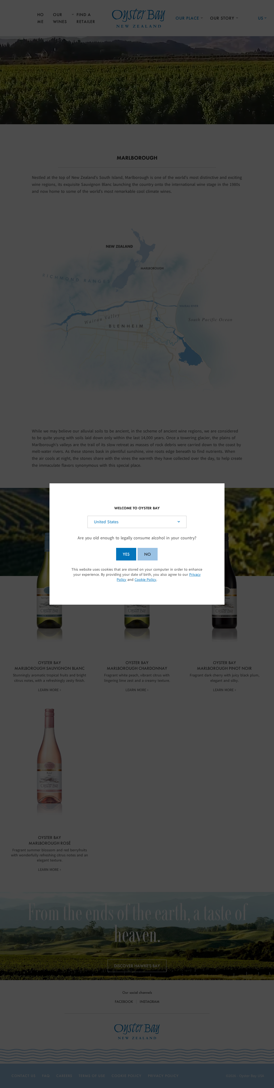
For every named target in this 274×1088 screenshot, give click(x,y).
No (147, 554)
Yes (126, 554)
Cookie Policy (145, 579)
